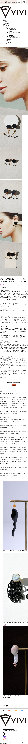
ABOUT (5, 21)
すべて (3, 710)
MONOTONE (12, 28)
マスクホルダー (10, 42)
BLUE (10, 33)
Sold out (14, 385)
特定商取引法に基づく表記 (10, 730)
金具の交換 (3, 377)
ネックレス (8, 39)
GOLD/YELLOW (13, 29)
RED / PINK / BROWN (14, 32)
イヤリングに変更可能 (14, 37)
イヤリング (8, 40)
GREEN (11, 31)
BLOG (4, 24)
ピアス (7, 27)
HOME (4, 20)
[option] (14, 81)
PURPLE (11, 35)
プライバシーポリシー (8, 729)
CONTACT (5, 43)
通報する (2, 391)
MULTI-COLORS (13, 36)
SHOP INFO (6, 23)
